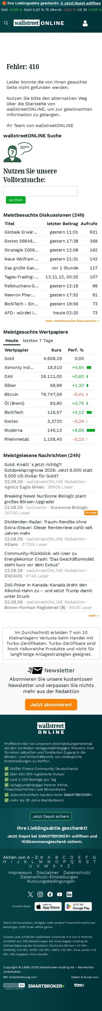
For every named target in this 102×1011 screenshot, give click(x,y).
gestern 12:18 (64, 285)
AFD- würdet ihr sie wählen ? (34, 312)
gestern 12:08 (64, 250)
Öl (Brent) (14, 403)
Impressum (20, 872)
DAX (8, 376)
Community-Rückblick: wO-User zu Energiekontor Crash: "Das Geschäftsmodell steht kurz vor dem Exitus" (49, 559)
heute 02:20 (65, 312)
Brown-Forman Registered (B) (35, 607)
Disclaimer (47, 872)
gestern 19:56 (64, 303)
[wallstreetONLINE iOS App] (48, 910)
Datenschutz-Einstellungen (49, 876)
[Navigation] (6, 23)
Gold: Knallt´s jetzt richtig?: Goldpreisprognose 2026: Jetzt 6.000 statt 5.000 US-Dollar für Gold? (48, 470)
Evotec (11, 421)
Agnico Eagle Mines (24, 487)
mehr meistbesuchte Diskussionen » (72, 321)
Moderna (13, 430)
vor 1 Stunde (65, 267)
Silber (10, 385)
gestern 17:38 (64, 241)
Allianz (11, 544)
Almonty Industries (24, 367)
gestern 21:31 (64, 259)
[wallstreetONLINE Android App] (78, 910)
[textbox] (40, 191)
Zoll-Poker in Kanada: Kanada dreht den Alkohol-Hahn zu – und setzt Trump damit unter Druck (48, 590)
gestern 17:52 (64, 294)
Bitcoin (11, 394)
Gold (9, 358)
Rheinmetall (16, 439)
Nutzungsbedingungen (51, 881)
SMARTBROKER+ (78, 795)
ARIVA (39, 927)
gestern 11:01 (64, 232)
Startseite (35, 103)
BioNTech (13, 412)
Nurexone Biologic (69, 507)
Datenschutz (77, 872)
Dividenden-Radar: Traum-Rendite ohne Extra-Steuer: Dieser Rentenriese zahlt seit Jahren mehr (48, 527)
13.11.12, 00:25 (61, 276)
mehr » (94, 615)
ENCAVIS (13, 575)
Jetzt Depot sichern (51, 816)
